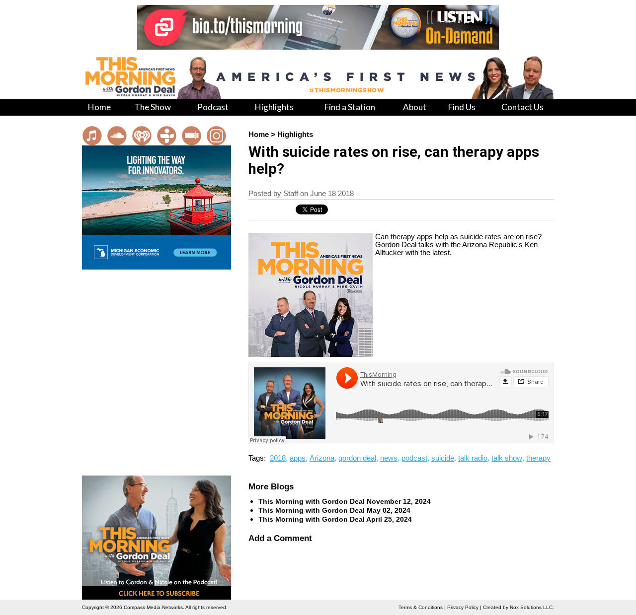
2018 (278, 458)
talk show (506, 458)
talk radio (472, 458)
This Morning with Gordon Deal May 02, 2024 (334, 510)
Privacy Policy (462, 607)
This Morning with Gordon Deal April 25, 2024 (335, 519)
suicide (442, 458)
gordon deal (357, 458)
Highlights (295, 134)
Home (258, 134)
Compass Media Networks (153, 607)
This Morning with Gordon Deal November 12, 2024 (344, 501)
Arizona (322, 458)
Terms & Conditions (420, 607)
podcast (414, 458)
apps (298, 458)
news (389, 458)
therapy (538, 458)
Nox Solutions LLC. (532, 607)
